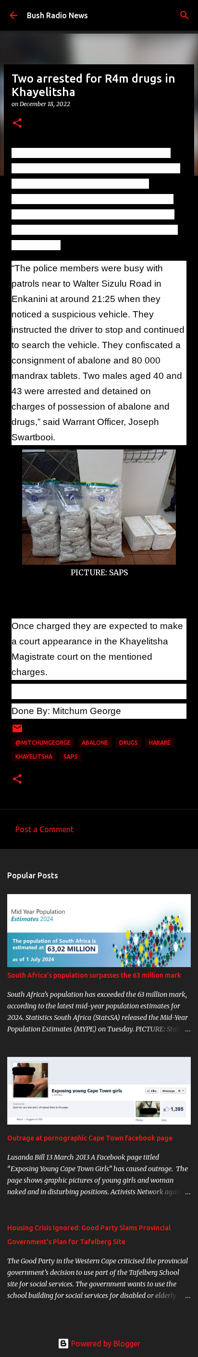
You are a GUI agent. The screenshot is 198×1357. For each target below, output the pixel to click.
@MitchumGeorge (43, 742)
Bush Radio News (57, 15)
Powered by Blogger (104, 1343)
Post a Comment (44, 829)
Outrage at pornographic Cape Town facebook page (90, 1138)
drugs (128, 742)
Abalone (95, 742)
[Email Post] (17, 732)
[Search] (184, 15)
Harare (160, 742)
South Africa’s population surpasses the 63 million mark (94, 975)
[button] (17, 123)
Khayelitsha (33, 756)
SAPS (70, 756)
